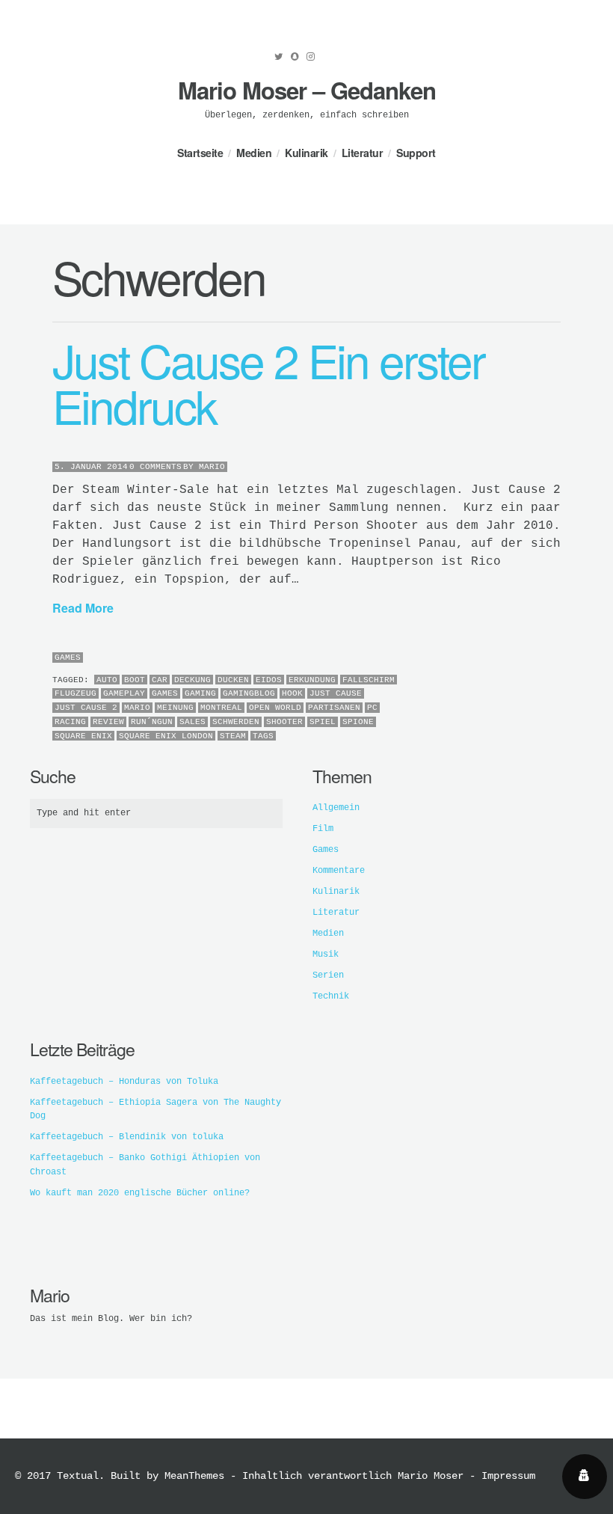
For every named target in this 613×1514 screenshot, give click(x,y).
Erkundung (312, 679)
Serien (328, 975)
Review (108, 721)
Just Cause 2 (86, 707)
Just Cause (335, 693)
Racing (70, 721)
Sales (192, 721)
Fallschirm (368, 679)
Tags (263, 736)
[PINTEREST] (538, 658)
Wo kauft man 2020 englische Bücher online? (140, 1193)
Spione (358, 721)
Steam (233, 736)
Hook (292, 693)
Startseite (200, 152)
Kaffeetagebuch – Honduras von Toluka (124, 1081)
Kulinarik (306, 152)
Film (322, 829)
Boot (134, 679)
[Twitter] (278, 57)
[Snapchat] (295, 57)
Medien (253, 152)
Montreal (221, 707)
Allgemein (336, 808)
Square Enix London (166, 736)
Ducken (233, 679)
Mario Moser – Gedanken (307, 90)
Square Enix (83, 736)
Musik (325, 954)
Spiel (322, 721)
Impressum (508, 1476)
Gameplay (124, 693)
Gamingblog (249, 693)
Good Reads (330, 60)
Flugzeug (75, 693)
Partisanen (334, 707)
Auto (106, 679)
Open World (275, 707)
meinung (175, 707)
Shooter (284, 721)
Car (159, 679)
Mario (212, 466)
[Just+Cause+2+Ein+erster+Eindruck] (528, 658)
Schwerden (235, 721)
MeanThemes (194, 1476)
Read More (83, 607)
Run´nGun (152, 721)
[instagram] (310, 57)
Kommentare (338, 870)
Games (68, 657)
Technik (330, 996)
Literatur (362, 152)
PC (372, 707)
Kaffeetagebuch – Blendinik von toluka (127, 1137)
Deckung (192, 679)
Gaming (200, 693)
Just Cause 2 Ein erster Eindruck (268, 382)
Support (416, 152)
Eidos (269, 679)
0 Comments (155, 466)
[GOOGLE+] (557, 658)
